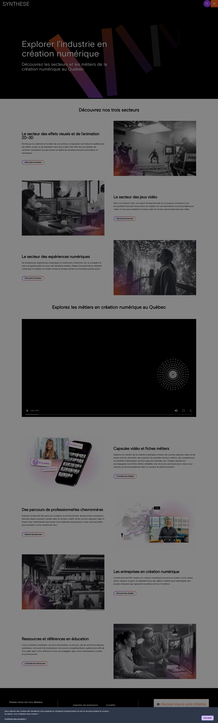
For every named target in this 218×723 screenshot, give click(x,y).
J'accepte (207, 718)
